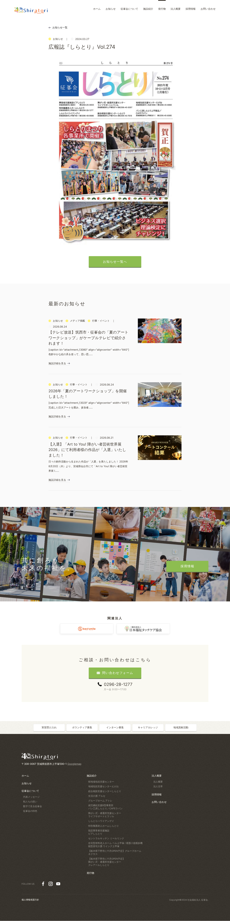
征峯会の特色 (30, 811)
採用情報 (157, 794)
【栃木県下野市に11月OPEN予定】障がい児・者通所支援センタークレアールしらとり (106, 861)
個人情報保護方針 (30, 899)
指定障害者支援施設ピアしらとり (98, 832)
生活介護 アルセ (96, 796)
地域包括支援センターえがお (103, 786)
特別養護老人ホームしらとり (103, 825)
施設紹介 (92, 775)
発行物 (90, 872)
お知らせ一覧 (59, 27)
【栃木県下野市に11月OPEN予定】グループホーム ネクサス (114, 853)
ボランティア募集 (82, 727)
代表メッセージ (31, 797)
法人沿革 (158, 786)
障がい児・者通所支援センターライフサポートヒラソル (104, 815)
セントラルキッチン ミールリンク (106, 838)
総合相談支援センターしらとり (104, 791)
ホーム (25, 775)
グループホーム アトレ (100, 800)
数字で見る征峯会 (32, 806)
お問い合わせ (159, 802)
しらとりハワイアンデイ (101, 821)
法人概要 (157, 775)
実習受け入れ (49, 727)
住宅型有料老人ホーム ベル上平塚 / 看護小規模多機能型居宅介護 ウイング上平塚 (115, 845)
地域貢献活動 (180, 727)
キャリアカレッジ (148, 727)
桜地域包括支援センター (101, 781)
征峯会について (30, 790)
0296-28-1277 (118, 684)
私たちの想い (30, 801)
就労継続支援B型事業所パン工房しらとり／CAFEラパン (105, 807)
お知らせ (27, 783)
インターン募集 (115, 727)
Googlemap (74, 763)
